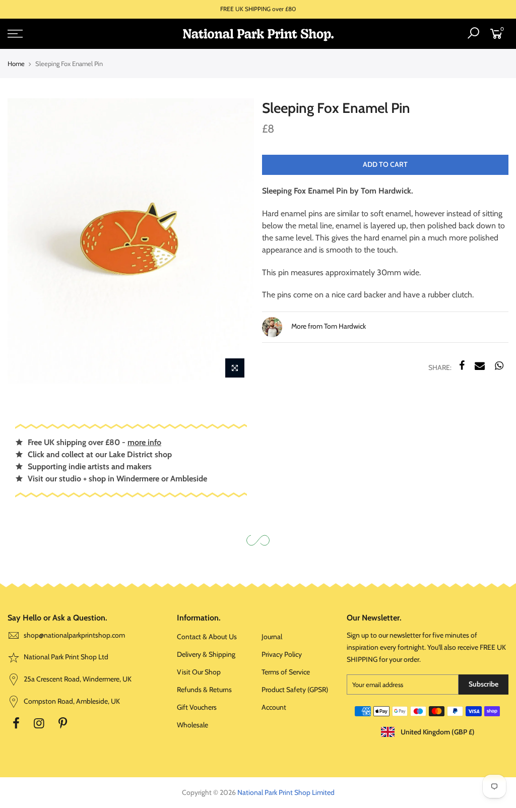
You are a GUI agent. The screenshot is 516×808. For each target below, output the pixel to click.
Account (274, 707)
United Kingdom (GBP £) (437, 731)
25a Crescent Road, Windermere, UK (77, 678)
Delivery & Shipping (206, 654)
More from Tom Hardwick (328, 326)
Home (16, 63)
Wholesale (192, 724)
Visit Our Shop (199, 671)
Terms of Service (286, 671)
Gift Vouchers (197, 707)
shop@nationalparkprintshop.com (74, 635)
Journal (272, 636)
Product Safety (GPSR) (295, 689)
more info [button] (144, 442)
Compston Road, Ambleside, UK (71, 701)
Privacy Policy (282, 654)
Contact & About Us (207, 636)
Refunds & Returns (204, 689)
